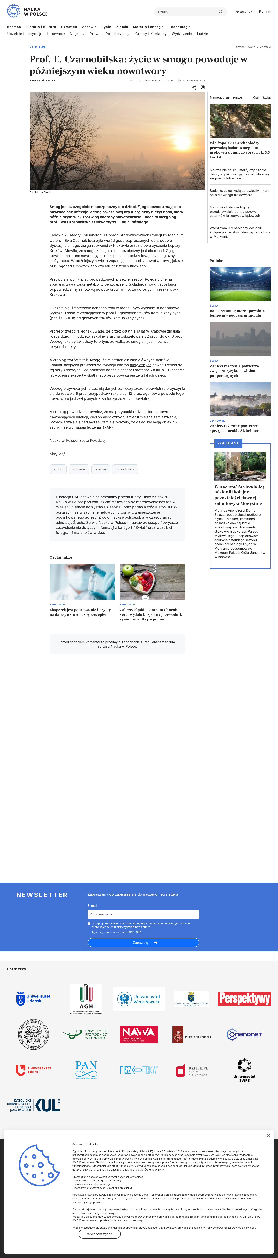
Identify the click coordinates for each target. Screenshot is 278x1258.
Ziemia (122, 27)
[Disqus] (117, 715)
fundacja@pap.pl (189, 1216)
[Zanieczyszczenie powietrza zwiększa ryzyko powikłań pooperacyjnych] (240, 350)
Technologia (180, 27)
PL (261, 12)
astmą (114, 336)
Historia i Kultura (41, 27)
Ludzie (202, 34)
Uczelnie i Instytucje (24, 34)
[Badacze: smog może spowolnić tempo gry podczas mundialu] (240, 292)
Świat (215, 305)
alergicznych (140, 365)
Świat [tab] (267, 98)
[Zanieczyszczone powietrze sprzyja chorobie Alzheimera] (240, 407)
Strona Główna (245, 47)
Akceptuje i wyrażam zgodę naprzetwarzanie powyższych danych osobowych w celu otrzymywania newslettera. (141, 925)
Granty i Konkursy (151, 34)
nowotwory (125, 469)
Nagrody (77, 34)
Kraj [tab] (256, 98)
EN (268, 12)
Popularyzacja (118, 34)
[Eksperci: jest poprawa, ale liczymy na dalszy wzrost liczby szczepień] (82, 594)
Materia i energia (148, 27)
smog (58, 469)
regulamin (111, 923)
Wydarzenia (182, 34)
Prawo (95, 34)
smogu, (74, 245)
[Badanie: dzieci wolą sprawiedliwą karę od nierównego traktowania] (240, 193)
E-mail (92, 906)
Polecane (228, 443)
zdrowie (79, 469)
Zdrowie (89, 27)
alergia (101, 469)
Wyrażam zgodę (99, 1234)
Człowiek (69, 27)
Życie (106, 27)
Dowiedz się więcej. (244, 1227)
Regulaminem (153, 642)
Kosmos (14, 27)
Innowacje (56, 34)
